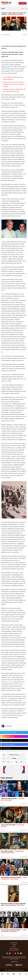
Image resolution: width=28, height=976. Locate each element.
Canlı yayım (22, 3)
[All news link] (26, 973)
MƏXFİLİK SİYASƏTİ (14, 950)
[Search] (8, 974)
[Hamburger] (2, 973)
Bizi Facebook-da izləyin (9, 744)
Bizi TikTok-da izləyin (8, 740)
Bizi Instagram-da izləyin (9, 736)
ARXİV (14, 946)
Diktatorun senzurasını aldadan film (14, 90)
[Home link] (14, 974)
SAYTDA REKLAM (14, 948)
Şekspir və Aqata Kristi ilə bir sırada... (14, 84)
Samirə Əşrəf (9, 726)
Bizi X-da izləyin (7, 748)
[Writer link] (19, 974)
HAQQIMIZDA (14, 942)
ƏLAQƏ (14, 944)
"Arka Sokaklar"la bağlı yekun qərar (13, 78)
